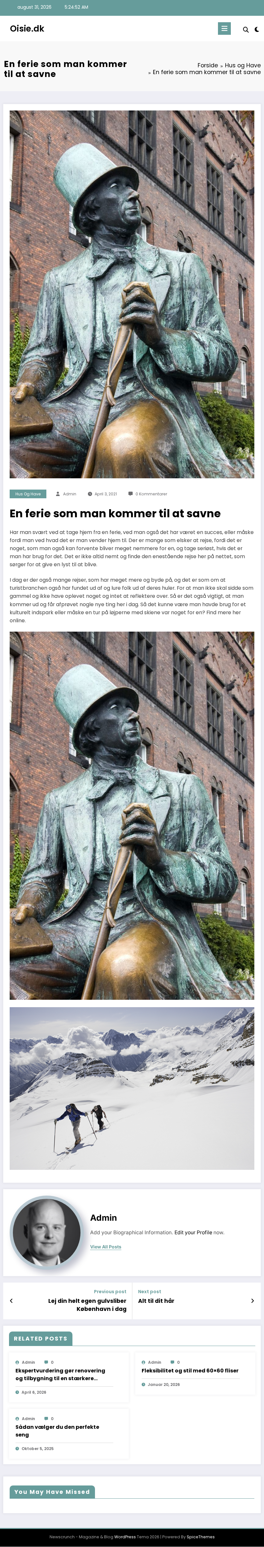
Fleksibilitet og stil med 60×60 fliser (190, 1370)
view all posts (105, 1246)
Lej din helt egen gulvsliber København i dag (87, 1305)
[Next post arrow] (252, 1300)
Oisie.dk (27, 28)
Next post (149, 1291)
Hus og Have (28, 494)
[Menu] (224, 28)
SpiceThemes (201, 1537)
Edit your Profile (193, 1232)
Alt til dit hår (156, 1301)
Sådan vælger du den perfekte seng (57, 1430)
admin (69, 494)
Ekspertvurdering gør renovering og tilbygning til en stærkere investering (60, 1374)
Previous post (110, 1291)
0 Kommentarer (151, 494)
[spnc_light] (257, 29)
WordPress (125, 1537)
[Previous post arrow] (11, 1300)
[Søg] (246, 29)
